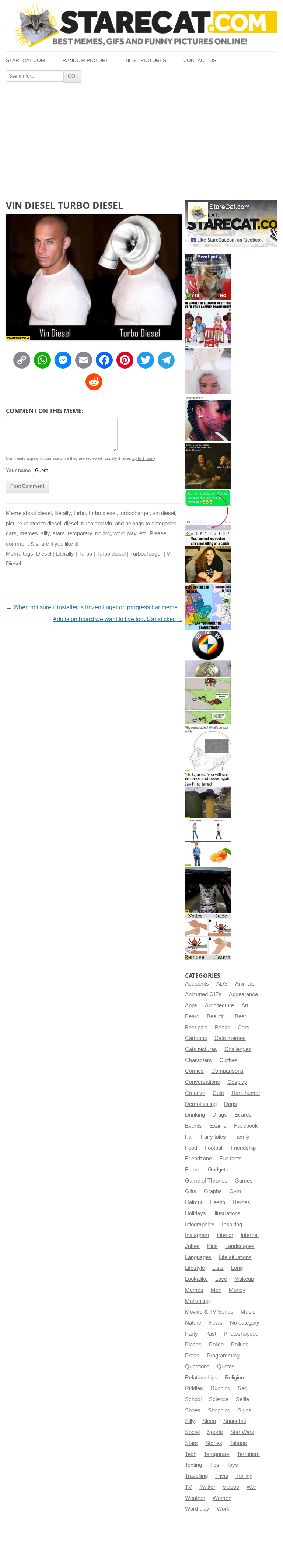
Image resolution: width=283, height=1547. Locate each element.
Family (241, 1137)
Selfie (242, 1399)
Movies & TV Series (209, 1312)
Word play (197, 1509)
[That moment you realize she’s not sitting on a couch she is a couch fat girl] (208, 560)
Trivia (221, 1476)
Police (216, 1344)
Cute (218, 1093)
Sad (242, 1388)
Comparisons (227, 1071)
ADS (222, 984)
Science (218, 1399)
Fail (189, 1137)
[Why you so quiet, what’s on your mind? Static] (208, 748)
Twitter (207, 1487)
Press (192, 1356)
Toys (232, 1465)
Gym (235, 1191)
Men (216, 1290)
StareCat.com (25, 60)
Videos (231, 1487)
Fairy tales (213, 1137)
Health (217, 1202)
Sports (215, 1432)
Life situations (235, 1257)
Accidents (197, 984)
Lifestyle (195, 1268)
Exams (218, 1126)
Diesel (43, 554)
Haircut (193, 1202)
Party (191, 1334)
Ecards (243, 1115)
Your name (18, 470)
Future (192, 1170)
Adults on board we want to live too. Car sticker (117, 619)
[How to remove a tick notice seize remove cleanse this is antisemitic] (208, 937)
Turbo (85, 554)
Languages (198, 1257)
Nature (193, 1323)
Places (193, 1344)
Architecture (219, 1005)
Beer (240, 1016)
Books (222, 1027)
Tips (214, 1465)
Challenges (237, 1049)
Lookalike (196, 1279)
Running (220, 1388)
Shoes (192, 1410)
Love (221, 1279)
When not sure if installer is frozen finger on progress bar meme (92, 607)
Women (222, 1498)
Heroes (241, 1202)
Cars (243, 1027)
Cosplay (237, 1082)
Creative (195, 1093)
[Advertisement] (141, 138)
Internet (250, 1235)
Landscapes (240, 1246)
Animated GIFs (203, 994)
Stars (191, 1443)
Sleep (209, 1421)
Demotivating (201, 1104)
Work (223, 1509)
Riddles (194, 1388)
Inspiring (232, 1224)
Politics (239, 1344)
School (193, 1399)
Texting (193, 1465)
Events (193, 1126)
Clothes (228, 1060)
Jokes (192, 1246)
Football (214, 1148)
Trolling (243, 1476)
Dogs (230, 1104)
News (216, 1323)
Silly (190, 1421)
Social (192, 1432)
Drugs (219, 1115)
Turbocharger (146, 554)
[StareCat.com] (141, 25)
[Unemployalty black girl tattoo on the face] (208, 418)
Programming (223, 1356)
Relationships (201, 1378)
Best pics (196, 1027)
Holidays (195, 1213)
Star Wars (242, 1432)
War (251, 1487)
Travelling (196, 1476)
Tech (190, 1454)
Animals (245, 984)
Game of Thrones (206, 1181)
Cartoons (196, 1038)
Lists (218, 1268)
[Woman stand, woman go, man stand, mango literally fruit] (208, 843)
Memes (194, 1290)
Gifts (190, 1191)
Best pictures (146, 60)
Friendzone (198, 1159)
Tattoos (238, 1443)
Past (210, 1334)
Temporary (217, 1454)
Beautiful (217, 1016)
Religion (234, 1378)
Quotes (226, 1367)
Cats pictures (201, 1049)
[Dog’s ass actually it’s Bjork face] (208, 371)
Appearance (243, 994)
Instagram (197, 1235)
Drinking (195, 1115)
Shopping (219, 1410)
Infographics (199, 1224)
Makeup (244, 1279)
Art (244, 1005)
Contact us (199, 60)
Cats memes (230, 1038)
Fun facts (230, 1159)
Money (237, 1290)
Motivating (197, 1301)
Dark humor (245, 1093)
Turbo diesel (111, 554)
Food (191, 1148)
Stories (213, 1443)
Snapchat (234, 1421)
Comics (194, 1071)
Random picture (85, 60)
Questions (197, 1367)
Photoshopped (241, 1334)
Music (248, 1312)
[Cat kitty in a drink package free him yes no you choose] (208, 277)
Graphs (213, 1191)
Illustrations (227, 1213)
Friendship (243, 1148)
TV (188, 1487)
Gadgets (218, 1170)
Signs (244, 1410)
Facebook (246, 1126)
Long (237, 1268)
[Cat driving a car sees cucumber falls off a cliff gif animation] (208, 890)
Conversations (202, 1082)
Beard (192, 1016)
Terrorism (248, 1454)
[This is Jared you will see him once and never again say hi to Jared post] (208, 795)
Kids (212, 1246)
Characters (198, 1060)
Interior (225, 1235)
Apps (191, 1005)
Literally (65, 554)
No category (244, 1323)
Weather (195, 1498)
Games (244, 1181)
